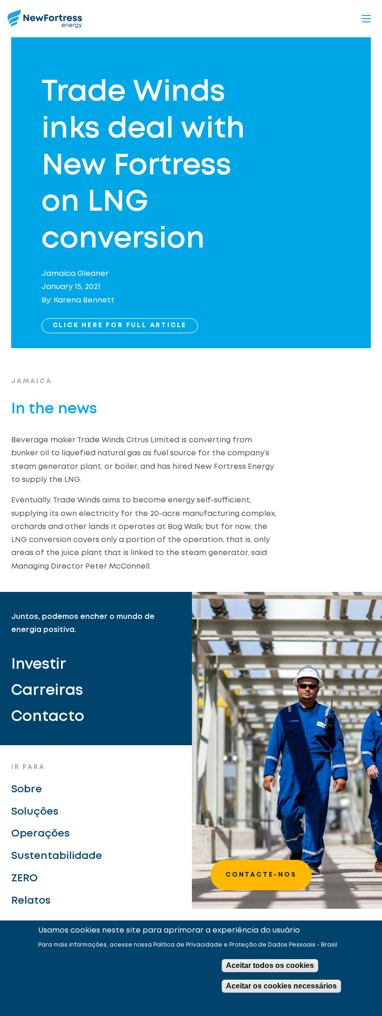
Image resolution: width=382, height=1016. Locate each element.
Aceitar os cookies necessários (281, 986)
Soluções (34, 812)
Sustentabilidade (56, 856)
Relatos (30, 901)
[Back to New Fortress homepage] (44, 18)
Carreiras (47, 691)
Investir (38, 665)
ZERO (24, 878)
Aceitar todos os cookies (270, 965)
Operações (40, 833)
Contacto (47, 717)
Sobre (26, 789)
